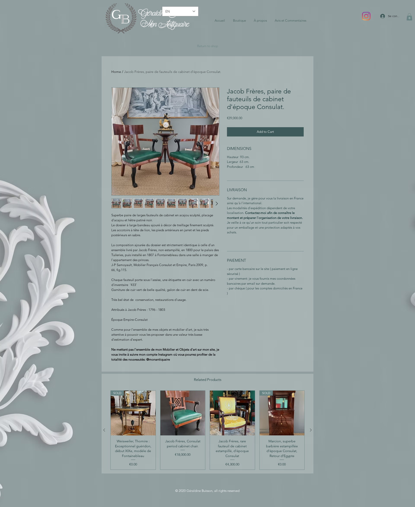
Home (116, 72)
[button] (409, 16)
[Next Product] (310, 430)
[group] (207, 430)
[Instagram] (366, 16)
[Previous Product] (104, 430)
